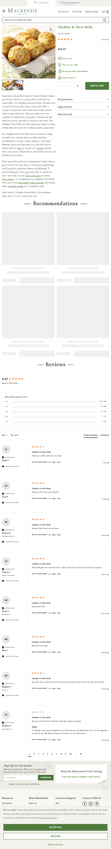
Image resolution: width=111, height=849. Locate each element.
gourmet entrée (15, 186)
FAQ (57, 803)
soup (19, 148)
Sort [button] (4, 435)
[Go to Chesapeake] (70, 3)
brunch (40, 148)
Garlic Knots (8, 179)
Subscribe (45, 777)
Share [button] (59, 462)
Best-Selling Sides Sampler (31, 182)
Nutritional (65, 114)
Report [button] (54, 462)
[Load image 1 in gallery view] (7, 85)
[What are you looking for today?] (104, 20)
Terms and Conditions (29, 784)
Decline (55, 836)
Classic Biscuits (32, 175)
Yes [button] (49, 462)
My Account (7, 803)
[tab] (91, 436)
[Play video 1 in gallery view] (18, 85)
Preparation (65, 99)
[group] (16, 379)
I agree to (24, 784)
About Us (33, 803)
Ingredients (65, 107)
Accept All (55, 827)
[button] (4, 12)
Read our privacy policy (48, 818)
